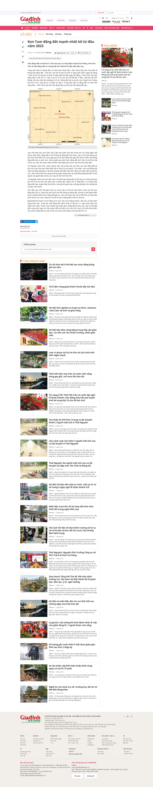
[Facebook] (124, 717)
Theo (85, 215)
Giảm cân (49, 755)
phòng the (73, 20)
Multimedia (60, 28)
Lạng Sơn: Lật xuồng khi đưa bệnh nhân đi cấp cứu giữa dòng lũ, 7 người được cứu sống (73, 624)
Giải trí (51, 28)
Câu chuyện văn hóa (74, 739)
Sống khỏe (43, 28)
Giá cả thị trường (107, 741)
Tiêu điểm (127, 751)
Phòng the (99, 28)
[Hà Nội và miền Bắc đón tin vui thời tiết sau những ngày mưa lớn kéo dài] (33, 608)
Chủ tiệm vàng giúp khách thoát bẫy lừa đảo (72, 286)
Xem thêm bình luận (59, 236)
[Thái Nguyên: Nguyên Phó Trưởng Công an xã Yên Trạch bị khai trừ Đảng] (33, 559)
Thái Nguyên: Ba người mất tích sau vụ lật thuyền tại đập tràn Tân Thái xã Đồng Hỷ (70, 464)
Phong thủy (23, 753)
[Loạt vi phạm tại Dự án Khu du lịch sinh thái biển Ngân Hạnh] (33, 359)
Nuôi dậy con (37, 741)
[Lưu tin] (22, 57)
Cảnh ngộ (100, 751)
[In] (22, 63)
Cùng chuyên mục (33, 261)
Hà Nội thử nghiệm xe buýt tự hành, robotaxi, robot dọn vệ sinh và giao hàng (72, 309)
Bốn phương (125, 28)
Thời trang (49, 751)
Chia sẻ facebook (28, 221)
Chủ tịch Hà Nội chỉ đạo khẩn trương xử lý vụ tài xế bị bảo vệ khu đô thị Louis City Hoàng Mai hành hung (72, 530)
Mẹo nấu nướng (128, 741)
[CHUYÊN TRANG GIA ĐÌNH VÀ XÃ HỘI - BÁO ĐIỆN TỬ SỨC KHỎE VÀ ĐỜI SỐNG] (30, 20)
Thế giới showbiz (73, 741)
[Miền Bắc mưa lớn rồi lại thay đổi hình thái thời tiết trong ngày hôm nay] (33, 513)
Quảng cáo (91, 776)
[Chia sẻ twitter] (22, 47)
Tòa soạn (77, 776)
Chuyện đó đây (128, 753)
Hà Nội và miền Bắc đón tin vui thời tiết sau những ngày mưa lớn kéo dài (71, 602)
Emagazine (91, 739)
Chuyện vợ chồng (38, 739)
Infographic (91, 745)
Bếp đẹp (125, 743)
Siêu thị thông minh (107, 745)
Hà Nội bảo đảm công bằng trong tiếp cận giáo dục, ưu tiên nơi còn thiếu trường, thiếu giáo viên (73, 333)
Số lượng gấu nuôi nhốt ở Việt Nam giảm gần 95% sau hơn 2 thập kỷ (72, 646)
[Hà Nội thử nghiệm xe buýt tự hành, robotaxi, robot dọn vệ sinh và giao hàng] (33, 314)
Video (89, 741)
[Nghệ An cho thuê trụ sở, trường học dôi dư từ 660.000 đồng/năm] (33, 694)
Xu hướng (105, 739)
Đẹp (91, 28)
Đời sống (49, 34)
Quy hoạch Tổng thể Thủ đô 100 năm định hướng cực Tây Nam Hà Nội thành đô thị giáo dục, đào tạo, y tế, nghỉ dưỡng (72, 579)
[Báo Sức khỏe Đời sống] (106, 22)
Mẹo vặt (22, 755)
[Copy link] (22, 51)
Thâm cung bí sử (38, 743)
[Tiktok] (107, 18)
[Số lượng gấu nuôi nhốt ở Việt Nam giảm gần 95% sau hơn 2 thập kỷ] (33, 651)
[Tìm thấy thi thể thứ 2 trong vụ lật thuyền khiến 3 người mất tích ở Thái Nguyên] (33, 426)
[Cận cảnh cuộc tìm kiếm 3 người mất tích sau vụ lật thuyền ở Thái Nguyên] (33, 448)
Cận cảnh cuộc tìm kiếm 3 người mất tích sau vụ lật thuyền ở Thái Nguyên (72, 442)
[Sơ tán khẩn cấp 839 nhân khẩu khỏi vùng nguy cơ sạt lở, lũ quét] (33, 672)
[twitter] (36, 221)
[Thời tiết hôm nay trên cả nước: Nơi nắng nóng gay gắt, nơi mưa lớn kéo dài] (33, 380)
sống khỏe (61, 20)
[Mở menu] (132, 28)
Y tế (52, 743)
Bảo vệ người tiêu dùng (109, 743)
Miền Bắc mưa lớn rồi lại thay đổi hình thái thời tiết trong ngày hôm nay (71, 508)
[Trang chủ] (22, 28)
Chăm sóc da (50, 753)
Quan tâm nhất (25, 231)
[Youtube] (103, 18)
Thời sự (41, 34)
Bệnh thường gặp (56, 739)
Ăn (84, 28)
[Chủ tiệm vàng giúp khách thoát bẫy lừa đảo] (33, 293)
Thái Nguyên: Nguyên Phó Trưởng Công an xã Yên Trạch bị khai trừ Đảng (72, 554)
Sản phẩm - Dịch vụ (74, 28)
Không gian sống (25, 751)
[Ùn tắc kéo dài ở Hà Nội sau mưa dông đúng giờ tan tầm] (33, 271)
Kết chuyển (100, 753)
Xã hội (27, 28)
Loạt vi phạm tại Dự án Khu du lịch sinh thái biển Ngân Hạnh (71, 354)
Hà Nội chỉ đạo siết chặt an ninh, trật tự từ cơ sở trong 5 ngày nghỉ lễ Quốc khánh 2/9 (72, 486)
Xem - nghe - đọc (73, 743)
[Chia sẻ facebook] (22, 42)
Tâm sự (71, 751)
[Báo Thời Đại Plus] (126, 22)
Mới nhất (101, 13)
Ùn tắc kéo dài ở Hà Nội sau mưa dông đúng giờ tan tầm (71, 266)
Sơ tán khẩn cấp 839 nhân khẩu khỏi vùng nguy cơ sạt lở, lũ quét (70, 667)
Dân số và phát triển (112, 28)
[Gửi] (93, 249)
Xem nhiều (110, 45)
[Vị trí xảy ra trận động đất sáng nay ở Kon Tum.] (62, 116)
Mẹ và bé (84, 20)
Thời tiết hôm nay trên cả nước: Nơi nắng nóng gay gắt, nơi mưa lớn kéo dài (70, 375)
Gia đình (35, 28)
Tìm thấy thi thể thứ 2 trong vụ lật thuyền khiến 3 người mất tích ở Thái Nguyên (70, 421)
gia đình (50, 20)
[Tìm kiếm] (130, 13)
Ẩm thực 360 (127, 739)
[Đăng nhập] (132, 18)
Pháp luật (68, 34)
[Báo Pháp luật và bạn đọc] (116, 22)
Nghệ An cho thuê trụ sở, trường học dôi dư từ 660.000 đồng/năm (73, 688)
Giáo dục (58, 34)
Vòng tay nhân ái (102, 749)
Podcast (90, 743)
